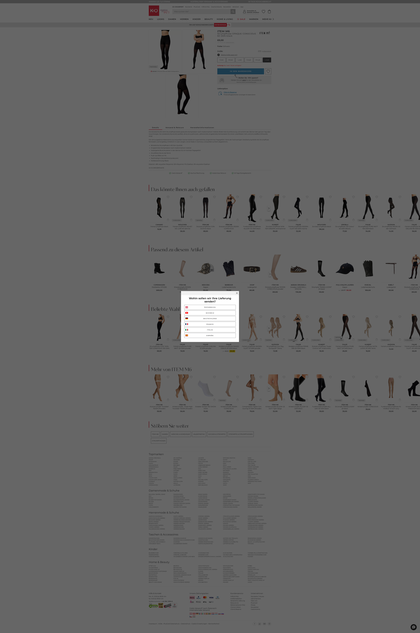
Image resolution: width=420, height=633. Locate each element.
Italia (210, 330)
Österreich (210, 307)
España (210, 335)
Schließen (237, 293)
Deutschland (210, 318)
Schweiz (210, 313)
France (210, 324)
